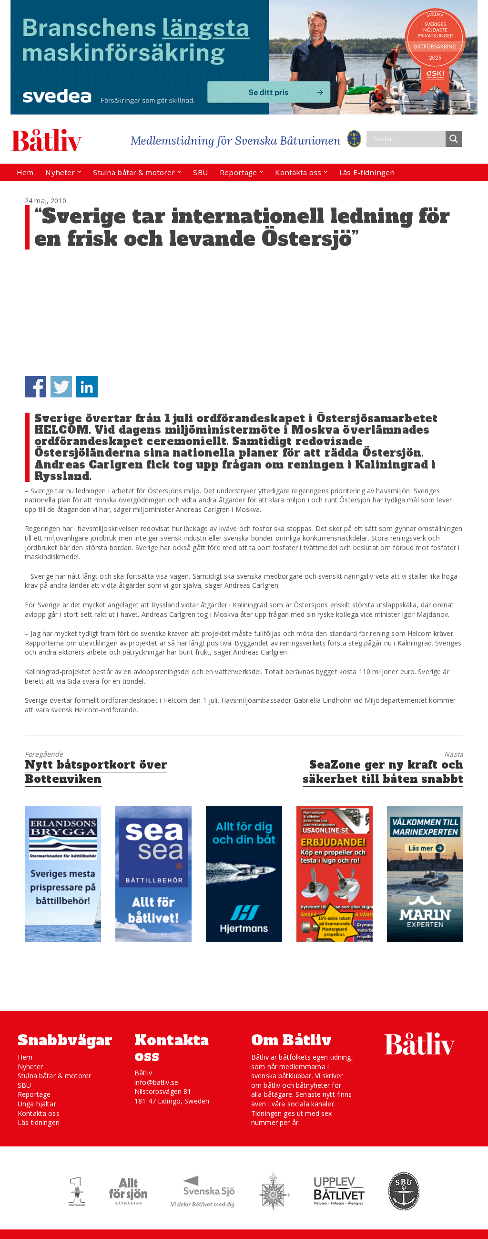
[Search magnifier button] (454, 139)
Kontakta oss (298, 172)
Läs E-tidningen (367, 172)
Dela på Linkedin (87, 386)
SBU (200, 172)
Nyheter (60, 172)
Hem (25, 172)
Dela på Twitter (61, 386)
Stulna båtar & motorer (134, 172)
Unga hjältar (37, 1103)
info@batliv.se (156, 1082)
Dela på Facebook (35, 386)
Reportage (238, 172)
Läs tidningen (39, 1122)
